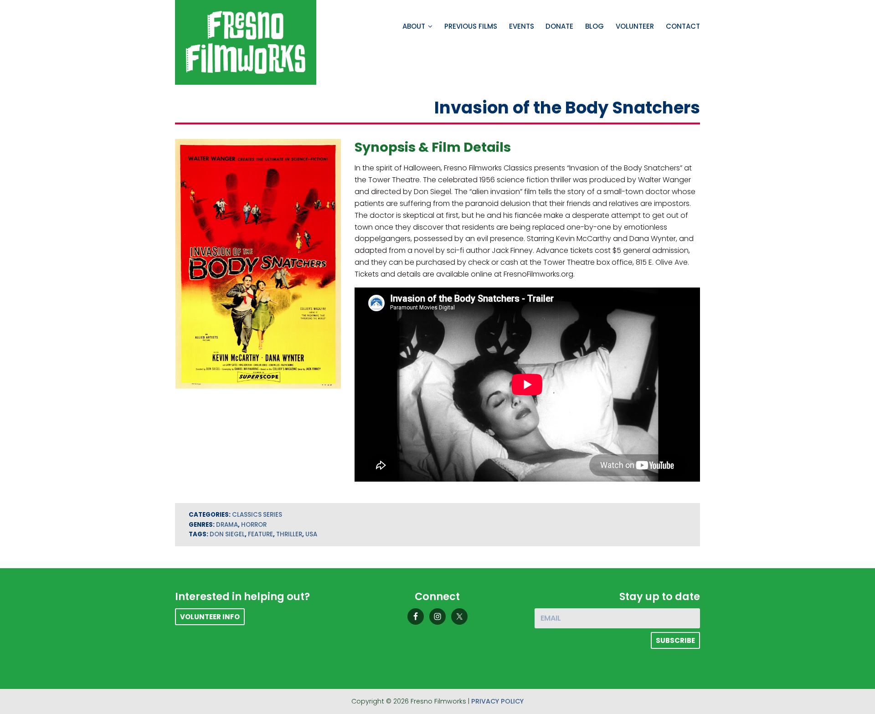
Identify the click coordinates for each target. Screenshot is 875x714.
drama (227, 524)
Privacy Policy (497, 701)
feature (260, 534)
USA (311, 534)
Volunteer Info (210, 617)
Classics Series (257, 514)
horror (254, 524)
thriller (289, 534)
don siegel (227, 534)
